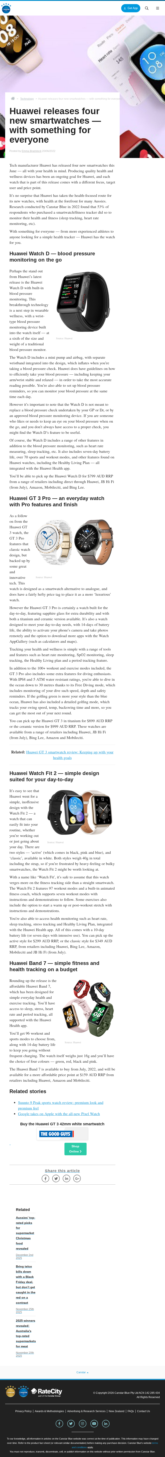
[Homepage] (13, 98)
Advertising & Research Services (86, 1411)
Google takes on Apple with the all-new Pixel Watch (59, 1113)
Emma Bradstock (31, 151)
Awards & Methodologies (49, 1411)
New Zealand (116, 1411)
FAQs (131, 1411)
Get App (133, 8)
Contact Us (143, 1411)
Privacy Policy (23, 1411)
